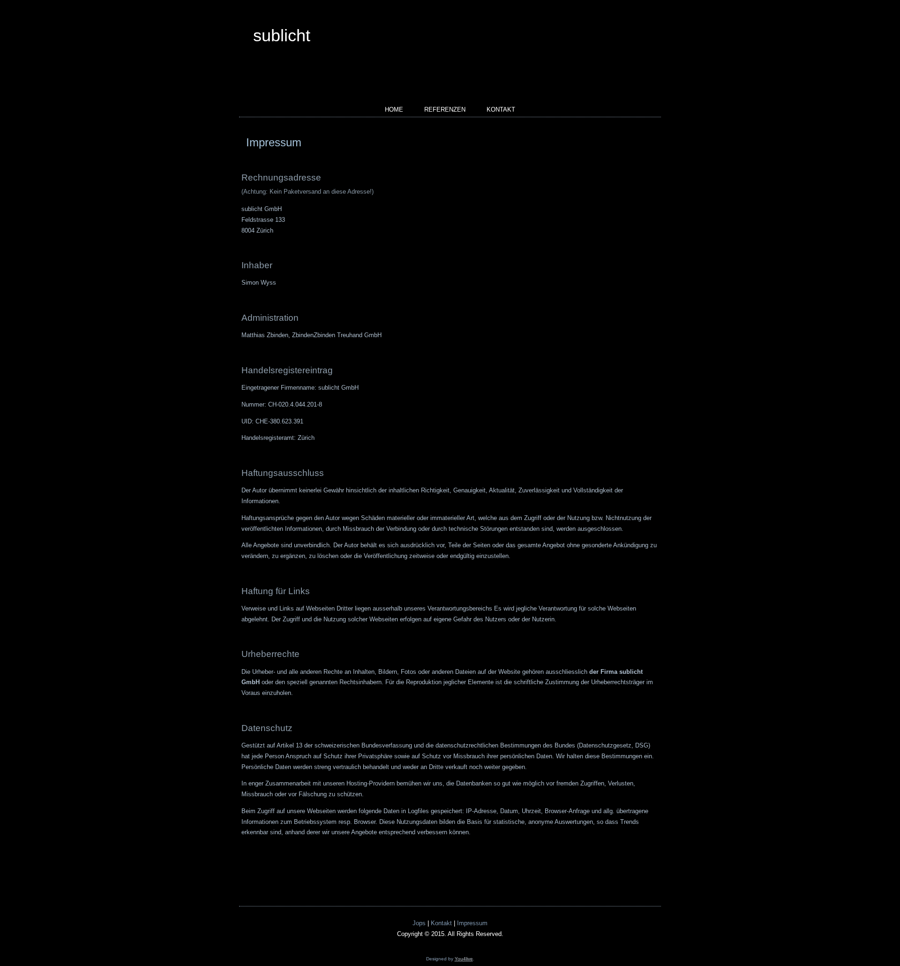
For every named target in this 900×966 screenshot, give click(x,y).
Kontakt (501, 109)
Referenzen (444, 109)
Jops (419, 923)
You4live (464, 958)
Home (394, 109)
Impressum (273, 142)
